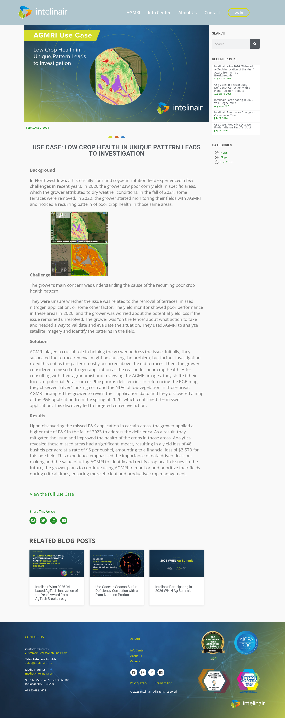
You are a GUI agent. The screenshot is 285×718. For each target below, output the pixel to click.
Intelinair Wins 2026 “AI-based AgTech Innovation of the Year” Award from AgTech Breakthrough (56, 593)
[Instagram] (142, 672)
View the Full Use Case (52, 494)
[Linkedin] (160, 672)
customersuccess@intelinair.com (46, 653)
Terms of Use (163, 683)
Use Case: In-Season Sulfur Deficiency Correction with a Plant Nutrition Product (116, 591)
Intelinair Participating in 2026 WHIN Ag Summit (173, 589)
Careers (135, 661)
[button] (32, 520)
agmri (135, 639)
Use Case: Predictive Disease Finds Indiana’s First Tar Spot (232, 126)
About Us (187, 12)
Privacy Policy (138, 683)
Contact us (34, 637)
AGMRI (133, 12)
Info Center (159, 12)
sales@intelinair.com (38, 663)
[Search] (255, 44)
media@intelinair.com (39, 673)
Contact (212, 12)
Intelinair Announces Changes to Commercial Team (235, 113)
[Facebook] (133, 672)
